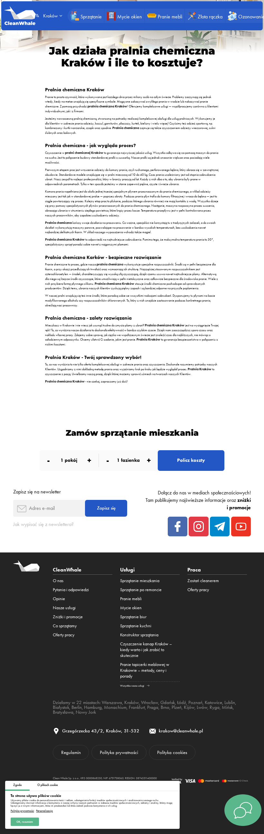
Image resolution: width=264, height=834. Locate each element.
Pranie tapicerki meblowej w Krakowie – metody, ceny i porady (144, 670)
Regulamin (71, 752)
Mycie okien (131, 607)
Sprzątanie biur (133, 616)
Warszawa (112, 702)
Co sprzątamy (65, 625)
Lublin (229, 702)
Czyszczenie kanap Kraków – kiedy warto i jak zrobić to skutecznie (146, 649)
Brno (165, 707)
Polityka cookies (172, 752)
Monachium (115, 707)
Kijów (189, 707)
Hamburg (93, 707)
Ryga (215, 707)
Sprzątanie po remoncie (141, 589)
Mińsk (227, 707)
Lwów (202, 707)
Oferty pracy (63, 634)
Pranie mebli (131, 598)
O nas (58, 580)
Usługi (127, 569)
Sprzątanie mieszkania (139, 580)
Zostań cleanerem (203, 580)
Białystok (61, 707)
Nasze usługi (64, 607)
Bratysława (63, 712)
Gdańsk (167, 702)
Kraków (131, 702)
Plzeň (177, 707)
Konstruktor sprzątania (139, 634)
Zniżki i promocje (68, 616)
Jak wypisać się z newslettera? (43, 524)
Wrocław (149, 702)
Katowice (213, 702)
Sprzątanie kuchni (135, 625)
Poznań (195, 702)
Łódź (181, 702)
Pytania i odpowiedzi (71, 589)
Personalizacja (44, 810)
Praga (152, 707)
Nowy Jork (86, 712)
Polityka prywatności (22, 810)
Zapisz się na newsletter (37, 492)
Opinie (59, 598)
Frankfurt (137, 707)
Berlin (76, 707)
